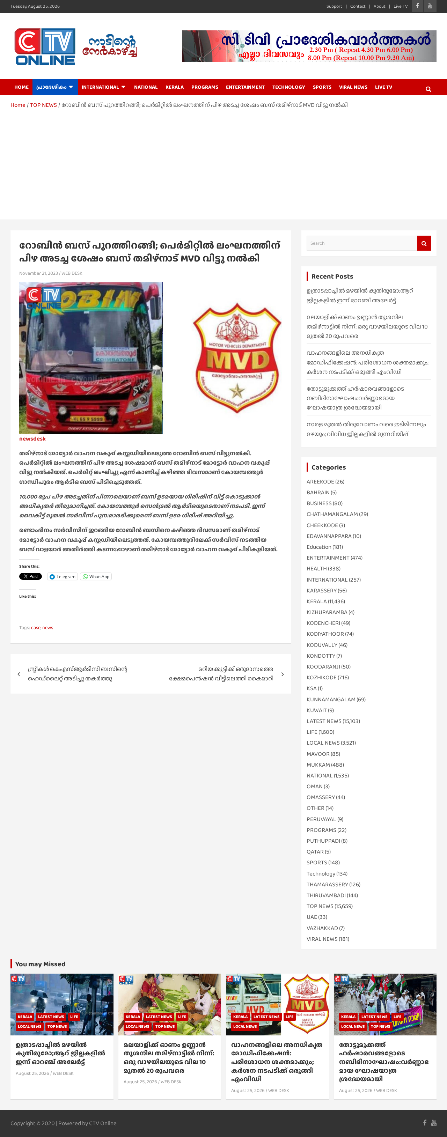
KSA (312, 688)
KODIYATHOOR (325, 633)
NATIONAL (146, 87)
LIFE (312, 732)
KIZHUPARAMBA (327, 612)
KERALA (175, 87)
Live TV (401, 6)
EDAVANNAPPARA (329, 536)
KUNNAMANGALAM (331, 699)
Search (424, 243)
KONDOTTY (321, 655)
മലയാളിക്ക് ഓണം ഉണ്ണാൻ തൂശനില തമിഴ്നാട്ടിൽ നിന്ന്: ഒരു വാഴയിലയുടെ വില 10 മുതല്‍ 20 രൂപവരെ (367, 326)
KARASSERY (322, 590)
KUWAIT (317, 710)
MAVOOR (318, 754)
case (36, 627)
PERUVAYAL (321, 819)
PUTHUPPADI (323, 840)
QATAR (315, 851)
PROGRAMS (204, 87)
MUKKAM (318, 764)
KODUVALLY (322, 645)
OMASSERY (321, 797)
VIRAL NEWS (353, 87)
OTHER (315, 808)
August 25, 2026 (32, 1073)
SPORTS (322, 87)
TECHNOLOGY (288, 87)
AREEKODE (320, 481)
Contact (358, 6)
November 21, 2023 (38, 273)
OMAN (315, 786)
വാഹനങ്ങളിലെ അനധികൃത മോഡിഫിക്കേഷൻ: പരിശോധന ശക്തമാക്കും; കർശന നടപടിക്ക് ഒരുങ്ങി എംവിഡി (367, 362)
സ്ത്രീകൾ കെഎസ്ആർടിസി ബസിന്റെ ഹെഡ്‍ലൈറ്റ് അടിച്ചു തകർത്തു (77, 674)
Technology (321, 873)
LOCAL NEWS (323, 742)
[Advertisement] (223, 162)
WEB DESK (71, 273)
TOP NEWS (320, 906)
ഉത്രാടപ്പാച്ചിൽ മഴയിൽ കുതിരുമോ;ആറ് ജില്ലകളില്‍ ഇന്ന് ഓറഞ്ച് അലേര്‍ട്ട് (60, 1053)
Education (319, 546)
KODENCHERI (323, 623)
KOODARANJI (323, 666)
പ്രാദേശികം (51, 87)
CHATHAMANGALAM (332, 514)
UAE (312, 917)
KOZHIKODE (322, 677)
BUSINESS (319, 503)
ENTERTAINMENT (245, 87)
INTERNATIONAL (100, 87)
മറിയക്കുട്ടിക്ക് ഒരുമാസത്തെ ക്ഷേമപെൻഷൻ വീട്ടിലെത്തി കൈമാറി (221, 674)
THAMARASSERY (327, 884)
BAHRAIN (318, 492)
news (47, 627)
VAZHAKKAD (322, 928)
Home (21, 87)
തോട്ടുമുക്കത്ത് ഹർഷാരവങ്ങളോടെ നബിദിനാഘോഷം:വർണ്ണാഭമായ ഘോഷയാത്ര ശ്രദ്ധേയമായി (355, 398)
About (380, 6)
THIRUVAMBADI (326, 895)
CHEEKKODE (322, 525)
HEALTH (317, 568)
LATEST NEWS (324, 721)
